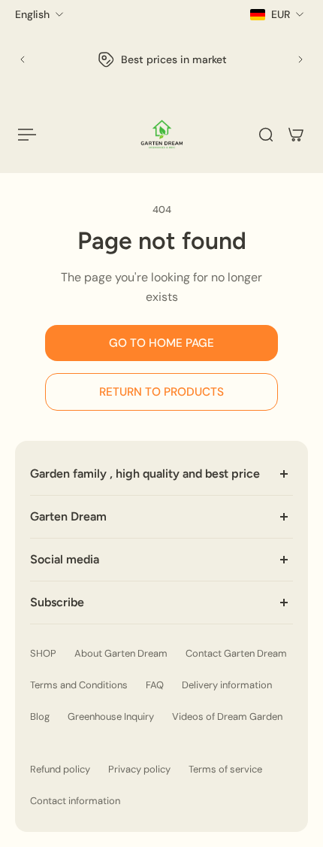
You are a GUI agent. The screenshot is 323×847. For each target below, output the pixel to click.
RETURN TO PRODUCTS (161, 391)
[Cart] (296, 134)
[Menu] (27, 135)
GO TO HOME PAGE (161, 343)
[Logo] (162, 134)
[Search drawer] (266, 134)
